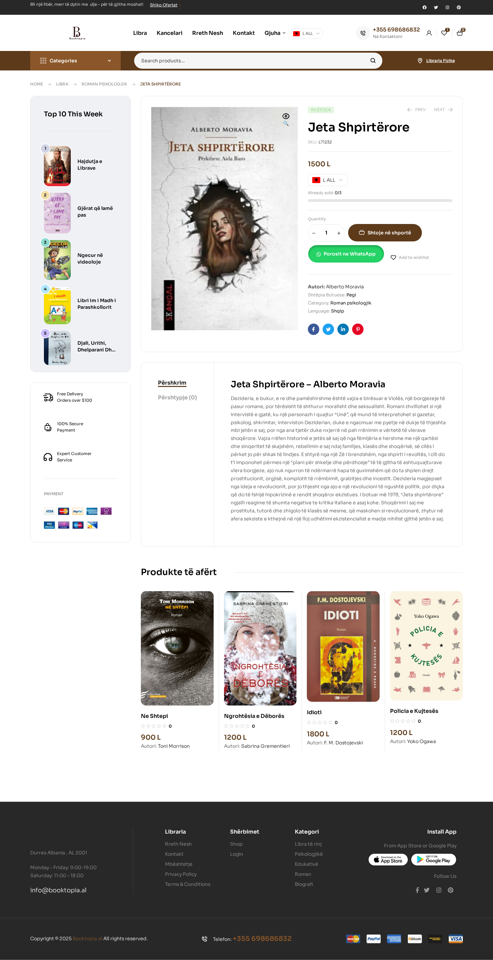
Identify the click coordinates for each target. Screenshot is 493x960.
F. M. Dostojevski (343, 743)
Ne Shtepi (154, 716)
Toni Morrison (174, 746)
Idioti (314, 712)
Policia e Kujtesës (414, 711)
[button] (286, 120)
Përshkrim (172, 382)
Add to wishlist (414, 257)
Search (373, 61)
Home (36, 84)
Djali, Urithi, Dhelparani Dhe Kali (96, 349)
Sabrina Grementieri (265, 746)
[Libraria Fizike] (420, 60)
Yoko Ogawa (421, 741)
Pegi (351, 295)
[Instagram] (447, 7)
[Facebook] (425, 7)
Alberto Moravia (345, 287)
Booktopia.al (87, 939)
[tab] (177, 383)
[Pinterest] (459, 7)
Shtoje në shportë (389, 233)
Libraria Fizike (440, 60)
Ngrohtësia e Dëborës (254, 716)
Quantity (317, 218)
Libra (62, 84)
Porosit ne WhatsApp (350, 254)
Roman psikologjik (104, 84)
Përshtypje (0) (177, 397)
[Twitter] (436, 7)
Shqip (337, 311)
